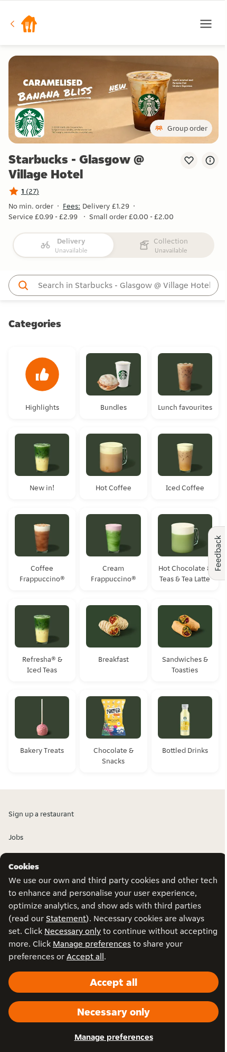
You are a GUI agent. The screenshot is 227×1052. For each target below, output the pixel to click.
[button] (23, 23)
